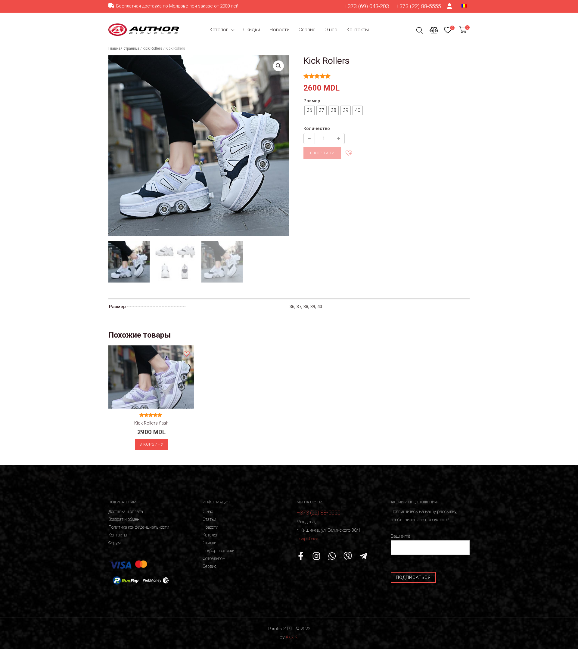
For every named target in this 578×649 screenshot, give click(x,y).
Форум (114, 542)
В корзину (322, 153)
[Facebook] (301, 556)
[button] (348, 152)
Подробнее (307, 538)
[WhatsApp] (332, 556)
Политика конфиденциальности (138, 527)
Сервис (307, 29)
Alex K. (292, 637)
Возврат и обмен (123, 519)
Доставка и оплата (125, 511)
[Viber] (347, 556)
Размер (311, 101)
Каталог (218, 29)
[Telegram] (363, 556)
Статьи (209, 519)
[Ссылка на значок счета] (450, 6)
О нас (331, 29)
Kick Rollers (152, 48)
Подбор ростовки (219, 550)
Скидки (251, 29)
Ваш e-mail (401, 536)
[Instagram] (316, 556)
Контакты (357, 29)
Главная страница (123, 48)
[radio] (309, 110)
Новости (279, 29)
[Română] (464, 5)
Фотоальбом (214, 558)
